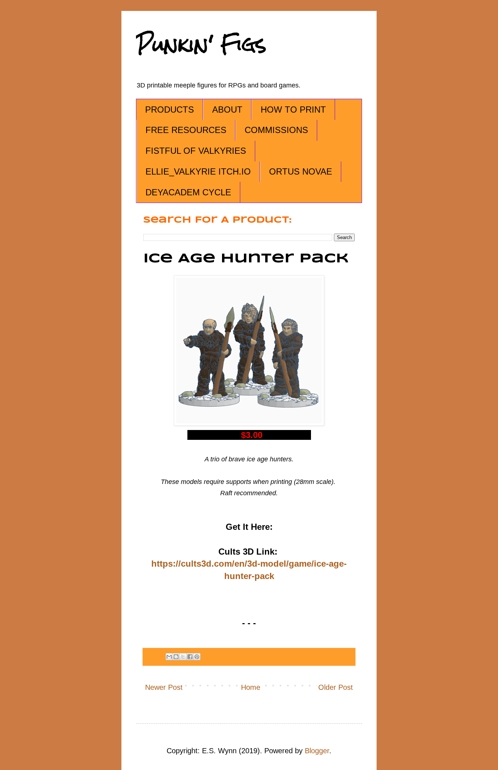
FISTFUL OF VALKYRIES (195, 151)
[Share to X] (183, 656)
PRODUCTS (169, 109)
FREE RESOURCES (185, 130)
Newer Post (164, 687)
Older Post (335, 687)
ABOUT (227, 109)
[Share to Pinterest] (197, 656)
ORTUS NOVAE (300, 171)
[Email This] (169, 656)
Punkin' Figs (201, 44)
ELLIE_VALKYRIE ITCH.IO (198, 171)
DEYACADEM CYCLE (188, 192)
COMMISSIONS (276, 130)
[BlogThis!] (176, 656)
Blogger (317, 751)
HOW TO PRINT (293, 109)
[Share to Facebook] (190, 656)
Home (250, 687)
